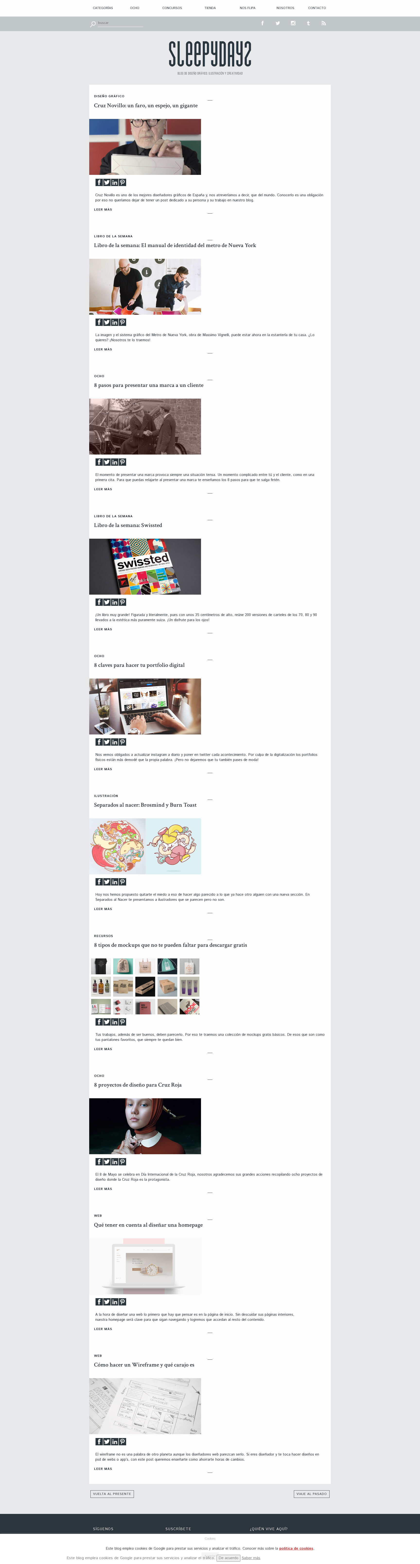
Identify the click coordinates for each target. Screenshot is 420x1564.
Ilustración (106, 796)
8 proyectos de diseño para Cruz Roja (138, 1085)
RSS (324, 22)
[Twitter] (107, 184)
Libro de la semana (113, 236)
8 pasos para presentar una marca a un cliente (148, 385)
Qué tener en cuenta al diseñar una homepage (148, 1225)
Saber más (251, 1558)
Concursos (172, 8)
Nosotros (285, 8)
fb (262, 22)
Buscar (92, 23)
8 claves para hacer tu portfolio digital (139, 665)
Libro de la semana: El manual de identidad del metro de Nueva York (175, 245)
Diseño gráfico (109, 96)
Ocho (134, 8)
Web (98, 1216)
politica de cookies (296, 1548)
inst (293, 22)
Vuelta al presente (112, 1494)
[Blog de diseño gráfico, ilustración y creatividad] (210, 57)
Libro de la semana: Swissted (128, 525)
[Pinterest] (122, 184)
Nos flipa (247, 8)
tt (278, 22)
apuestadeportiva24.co (17, 1524)
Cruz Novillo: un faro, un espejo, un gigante (146, 105)
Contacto (317, 8)
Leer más (103, 209)
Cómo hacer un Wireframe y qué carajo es (144, 1364)
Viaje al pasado (312, 1494)
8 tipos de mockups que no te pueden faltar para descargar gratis (170, 945)
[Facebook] (99, 184)
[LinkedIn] (115, 184)
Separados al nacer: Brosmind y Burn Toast (145, 805)
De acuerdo (228, 1558)
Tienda (210, 8)
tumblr (308, 22)
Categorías (103, 8)
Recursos (103, 936)
